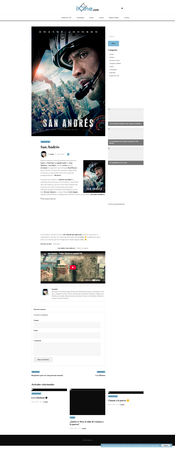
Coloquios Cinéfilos (115, 63)
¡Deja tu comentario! (43, 359)
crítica (82, 239)
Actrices (101, 17)
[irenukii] (45, 292)
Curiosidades (80, 17)
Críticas (111, 66)
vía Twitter (80, 237)
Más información (155, 445)
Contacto (126, 17)
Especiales (112, 72)
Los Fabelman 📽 (39, 398)
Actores (91, 17)
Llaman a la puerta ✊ (118, 400)
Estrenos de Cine (66, 17)
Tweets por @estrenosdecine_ (116, 204)
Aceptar (166, 445)
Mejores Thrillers (114, 17)
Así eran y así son (114, 60)
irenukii (52, 154)
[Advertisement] (124, 92)
